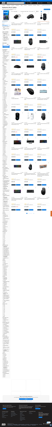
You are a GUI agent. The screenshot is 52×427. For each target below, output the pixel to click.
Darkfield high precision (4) (5, 279)
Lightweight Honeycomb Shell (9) (6, 350)
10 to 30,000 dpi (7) (6, 331)
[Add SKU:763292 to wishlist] (35, 162)
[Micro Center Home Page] (4, 2)
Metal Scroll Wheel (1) (6, 296)
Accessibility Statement (15, 424)
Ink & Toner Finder (22, 415)
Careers (21, 416)
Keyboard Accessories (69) (6, 52)
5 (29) (4, 306)
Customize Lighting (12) (6, 344)
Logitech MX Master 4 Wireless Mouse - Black (30, 23)
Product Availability (13, 413)
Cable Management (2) (6, 115)
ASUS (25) (4, 73)
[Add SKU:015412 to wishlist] (48, 187)
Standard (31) (5, 223)
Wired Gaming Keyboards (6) (5, 197)
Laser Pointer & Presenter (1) (5, 125)
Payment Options (13, 415)
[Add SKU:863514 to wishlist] (22, 162)
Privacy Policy (40, 424)
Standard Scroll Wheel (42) (6, 290)
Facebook (43, 423)
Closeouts (30, 412)
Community (21, 412)
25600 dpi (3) (5, 324)
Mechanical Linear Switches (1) (5, 185)
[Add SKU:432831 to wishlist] (48, 62)
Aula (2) (4, 74)
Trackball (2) (5, 284)
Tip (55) (4, 356)
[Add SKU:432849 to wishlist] (48, 112)
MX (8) (4, 82)
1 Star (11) (4, 98)
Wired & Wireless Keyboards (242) (5, 37)
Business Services (22, 418)
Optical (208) (5, 277)
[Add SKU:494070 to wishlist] (48, 37)
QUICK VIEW (13, 35)
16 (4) (4, 315)
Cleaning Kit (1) (5, 117)
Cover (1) (4, 118)
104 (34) (4, 232)
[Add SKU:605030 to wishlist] (22, 62)
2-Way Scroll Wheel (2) (6, 300)
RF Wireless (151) (5, 216)
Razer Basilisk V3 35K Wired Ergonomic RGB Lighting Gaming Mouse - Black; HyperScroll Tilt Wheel (30, 174)
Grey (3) (4, 150)
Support (38, 5)
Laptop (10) (4, 270)
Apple (21, 5)
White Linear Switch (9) (6, 179)
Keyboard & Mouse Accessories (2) (5, 56)
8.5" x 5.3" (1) (5, 159)
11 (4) (4, 307)
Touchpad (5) (5, 272)
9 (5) (4, 314)
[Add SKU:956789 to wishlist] (22, 112)
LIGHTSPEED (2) (5, 81)
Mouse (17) (4, 268)
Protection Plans (4, 417)
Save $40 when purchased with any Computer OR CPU (43, 21)
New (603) (4, 58)
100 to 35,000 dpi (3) (6, 326)
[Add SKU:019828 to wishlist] (48, 87)
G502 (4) (4, 80)
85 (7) (4, 242)
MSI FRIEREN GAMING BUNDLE (15, 98)
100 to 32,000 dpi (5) (6, 332)
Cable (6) (4, 113)
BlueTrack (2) (5, 283)
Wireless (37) (5, 364)
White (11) (4, 129)
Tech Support (30, 413)
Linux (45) (4, 103)
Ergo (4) (4, 89)
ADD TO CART (18, 35)
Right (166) (4, 318)
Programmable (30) (6, 250)
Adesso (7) (4, 67)
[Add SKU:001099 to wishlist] (48, 12)
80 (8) (4, 241)
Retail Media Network (22, 419)
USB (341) (4, 214)
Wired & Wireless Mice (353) (6, 35)
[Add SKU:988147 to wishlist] (48, 137)
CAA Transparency (27, 424)
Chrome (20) (5, 104)
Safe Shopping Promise (5, 415)
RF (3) (4, 217)
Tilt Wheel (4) (5, 292)
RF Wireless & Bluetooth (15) (5, 367)
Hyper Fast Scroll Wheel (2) (5, 293)
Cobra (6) (4, 87)
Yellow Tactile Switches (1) (5, 188)
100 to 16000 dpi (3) (6, 323)
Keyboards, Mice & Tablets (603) (5, 33)
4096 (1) (4, 166)
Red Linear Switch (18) (6, 190)
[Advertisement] (18, 385)
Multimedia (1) (5, 230)
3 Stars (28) (4, 96)
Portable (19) (5, 269)
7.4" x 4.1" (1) (5, 158)
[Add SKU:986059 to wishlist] (22, 37)
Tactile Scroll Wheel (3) (6, 299)
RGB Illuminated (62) (6, 168)
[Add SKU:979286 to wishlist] (22, 12)
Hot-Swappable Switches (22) (5, 256)
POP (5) (4, 88)
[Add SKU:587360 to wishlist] (22, 187)
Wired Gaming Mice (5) (6, 199)
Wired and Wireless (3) (6, 218)
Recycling (3, 416)
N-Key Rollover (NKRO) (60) (5, 246)
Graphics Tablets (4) (6, 38)
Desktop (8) (5, 271)
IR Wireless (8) (5, 368)
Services (25, 5)
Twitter (45, 423)
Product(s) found (47, 9)
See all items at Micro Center (6, 29)
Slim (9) (4, 225)
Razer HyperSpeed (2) (6, 371)
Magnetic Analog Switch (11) (5, 177)
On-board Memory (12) (5, 345)
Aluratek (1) (4, 71)
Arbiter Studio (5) (5, 72)
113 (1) (4, 238)
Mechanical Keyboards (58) (6, 195)
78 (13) (4, 240)
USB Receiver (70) (5, 362)
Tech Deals (28, 0)
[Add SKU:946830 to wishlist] (35, 137)
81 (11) (4, 234)
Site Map (21, 420)
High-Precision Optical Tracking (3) (6, 282)
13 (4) (4, 308)
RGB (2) (4, 374)
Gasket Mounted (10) (6, 252)
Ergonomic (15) (5, 226)
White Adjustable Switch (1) (5, 186)
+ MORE (4, 91)
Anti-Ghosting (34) (5, 249)
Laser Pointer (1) (5, 123)
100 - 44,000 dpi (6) (5, 325)
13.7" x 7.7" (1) (5, 157)
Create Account (29, 400)
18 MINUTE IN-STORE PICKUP (46, 5)
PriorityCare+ (30, 5)
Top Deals (8, 5)
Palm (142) (4, 354)
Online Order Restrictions (14, 414)
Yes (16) (4, 261)
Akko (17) (4, 68)
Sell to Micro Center (22, 417)
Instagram (46, 423)
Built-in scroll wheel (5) (6, 297)
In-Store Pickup (13, 412)
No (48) (4, 262)
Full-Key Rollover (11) (6, 251)
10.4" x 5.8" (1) (5, 156)
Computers (17, 5)
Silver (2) (4, 144)
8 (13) (4, 310)
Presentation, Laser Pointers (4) (6, 40)
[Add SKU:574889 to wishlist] (35, 62)
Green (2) (4, 152)
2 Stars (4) (4, 97)
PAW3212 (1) (5, 285)
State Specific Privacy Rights (21, 424)
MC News (34, 5)
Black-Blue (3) (5, 143)
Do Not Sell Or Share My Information (34, 424)
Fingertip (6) (5, 357)
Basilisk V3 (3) (5, 83)
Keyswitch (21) (5, 122)
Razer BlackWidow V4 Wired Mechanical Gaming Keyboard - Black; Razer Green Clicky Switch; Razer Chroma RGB (17, 199)
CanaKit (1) (4, 75)
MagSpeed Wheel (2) (6, 295)
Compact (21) (5, 224)
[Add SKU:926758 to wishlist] (35, 12)
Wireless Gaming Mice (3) (6, 206)
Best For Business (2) (6, 59)
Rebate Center (22, 414)
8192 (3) (4, 165)
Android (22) (5, 107)
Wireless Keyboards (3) (6, 208)
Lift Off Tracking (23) (6, 342)
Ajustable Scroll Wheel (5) (6, 347)
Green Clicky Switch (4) (6, 180)
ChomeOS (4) (5, 106)
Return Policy (3, 413)
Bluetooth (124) (5, 215)
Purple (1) (4, 151)
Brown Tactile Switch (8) (6, 191)
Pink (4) (4, 135)
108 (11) (4, 233)
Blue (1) (4, 133)
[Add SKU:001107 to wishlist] (35, 112)
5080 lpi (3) (4, 161)
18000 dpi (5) (5, 333)
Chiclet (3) (4, 116)
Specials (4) (4, 63)
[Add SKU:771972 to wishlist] (35, 87)
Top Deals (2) (5, 64)
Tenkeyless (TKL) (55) (6, 253)
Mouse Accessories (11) (5, 54)
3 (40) (4, 309)
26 (33, 213)
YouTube (47, 423)
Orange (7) (4, 136)
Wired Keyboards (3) (6, 205)
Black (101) (4, 128)
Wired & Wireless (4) (6, 365)
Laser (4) (4, 280)
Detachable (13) (5, 263)
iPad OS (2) (4, 111)
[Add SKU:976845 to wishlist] (22, 137)
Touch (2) (4, 301)
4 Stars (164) (5, 95)
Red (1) (4, 134)
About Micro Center (10, 424)
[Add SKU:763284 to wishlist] (48, 162)
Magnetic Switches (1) (6, 183)
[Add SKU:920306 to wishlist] (35, 187)
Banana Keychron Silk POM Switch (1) (6, 182)
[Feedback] (51, 213)
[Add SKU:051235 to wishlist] (22, 87)
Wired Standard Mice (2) (6, 210)
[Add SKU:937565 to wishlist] (35, 37)
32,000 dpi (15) (5, 330)
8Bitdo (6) (4, 66)
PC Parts (13, 5)
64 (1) (4, 239)
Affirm (11, 416)
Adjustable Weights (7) (6, 338)
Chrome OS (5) (5, 105)
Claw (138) (4, 355)
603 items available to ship (6, 27)
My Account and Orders (5, 412)
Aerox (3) (4, 90)
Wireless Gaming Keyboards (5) (5, 201)
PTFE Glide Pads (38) (6, 341)
